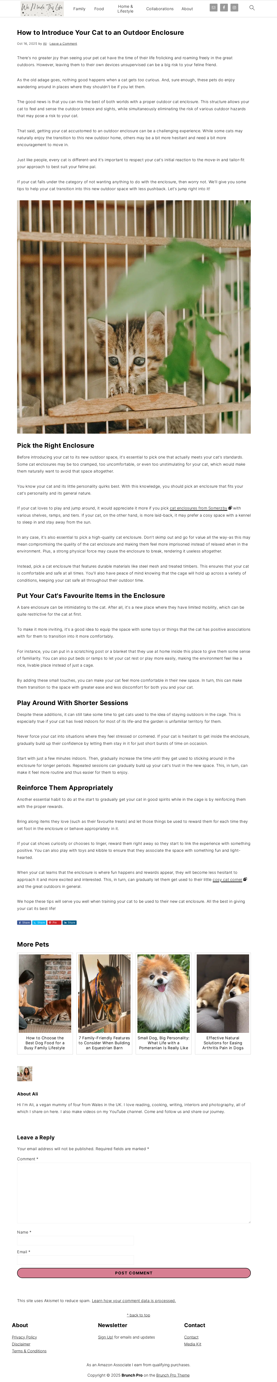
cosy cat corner (227, 879)
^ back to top (138, 1315)
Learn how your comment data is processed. (134, 1300)
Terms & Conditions (29, 1351)
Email (24, 1252)
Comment (28, 1159)
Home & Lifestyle (126, 8)
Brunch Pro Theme (173, 1375)
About (187, 8)
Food (99, 8)
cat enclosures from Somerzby (198, 508)
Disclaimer (21, 1344)
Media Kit (192, 1344)
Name (24, 1232)
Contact (191, 1337)
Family (79, 8)
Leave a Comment (63, 43)
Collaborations (160, 8)
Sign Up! (105, 1337)
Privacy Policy (24, 1337)
